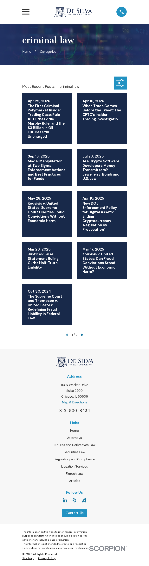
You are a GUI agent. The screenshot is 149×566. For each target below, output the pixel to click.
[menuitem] (28, 558)
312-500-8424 (74, 410)
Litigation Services (74, 466)
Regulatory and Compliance (75, 459)
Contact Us (75, 513)
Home (74, 430)
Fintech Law (74, 473)
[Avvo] (84, 500)
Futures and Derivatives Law (74, 445)
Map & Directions (74, 402)
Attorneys (74, 438)
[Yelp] (74, 500)
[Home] (73, 11)
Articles (74, 481)
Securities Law (74, 452)
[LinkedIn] (65, 500)
